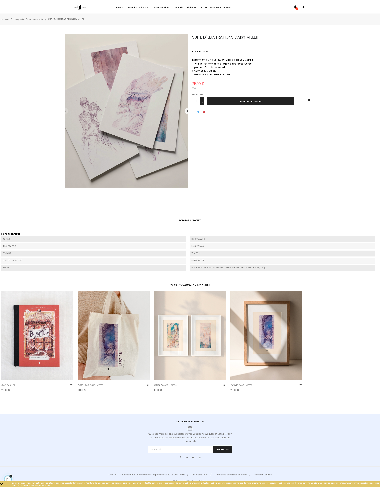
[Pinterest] (193, 457)
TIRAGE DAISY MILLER (241, 385)
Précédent (65, 111)
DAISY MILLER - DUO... (165, 385)
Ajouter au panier (251, 101)
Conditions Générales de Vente (231, 474)
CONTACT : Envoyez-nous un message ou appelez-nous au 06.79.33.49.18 (147, 474)
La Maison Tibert (200, 474)
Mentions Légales (263, 474)
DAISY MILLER (8, 385)
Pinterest (204, 112)
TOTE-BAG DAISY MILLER (90, 385)
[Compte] (304, 7)
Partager (193, 112)
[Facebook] (180, 457)
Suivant (188, 111)
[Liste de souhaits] (71, 385)
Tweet (198, 112)
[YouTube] (187, 457)
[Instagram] (200, 457)
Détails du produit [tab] (190, 220)
